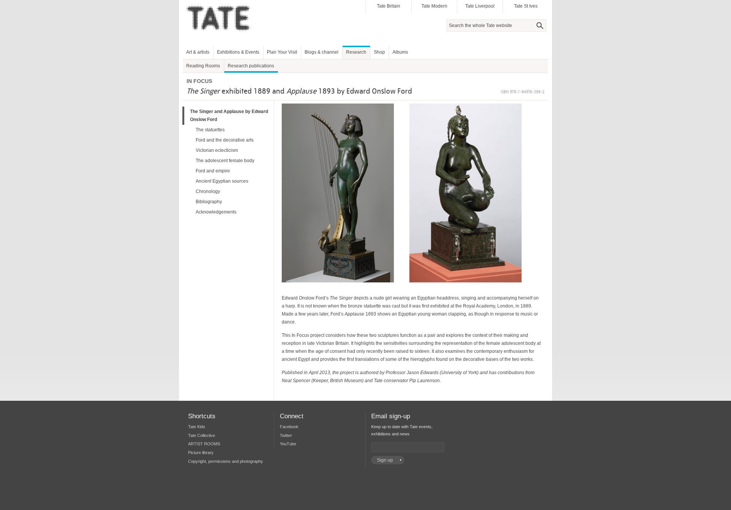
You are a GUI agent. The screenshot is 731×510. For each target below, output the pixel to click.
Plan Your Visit (282, 52)
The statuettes (210, 129)
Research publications (251, 66)
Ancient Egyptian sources (222, 181)
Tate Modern (434, 6)
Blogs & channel (321, 52)
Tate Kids (196, 426)
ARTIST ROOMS (204, 443)
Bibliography (209, 201)
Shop (379, 52)
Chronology (208, 191)
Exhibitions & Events (238, 52)
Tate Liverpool (480, 6)
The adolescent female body (225, 160)
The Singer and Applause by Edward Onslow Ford (229, 115)
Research (356, 52)
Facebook (289, 426)
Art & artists (197, 52)
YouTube (288, 443)
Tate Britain (388, 6)
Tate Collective (201, 435)
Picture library (201, 452)
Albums (400, 52)
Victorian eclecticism (217, 150)
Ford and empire (213, 171)
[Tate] (221, 35)
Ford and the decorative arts (225, 140)
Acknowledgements (216, 212)
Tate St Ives (526, 6)
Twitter (286, 435)
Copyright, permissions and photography (225, 461)
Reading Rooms (203, 66)
